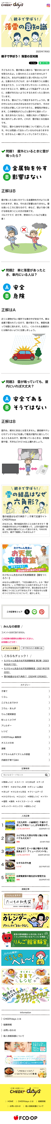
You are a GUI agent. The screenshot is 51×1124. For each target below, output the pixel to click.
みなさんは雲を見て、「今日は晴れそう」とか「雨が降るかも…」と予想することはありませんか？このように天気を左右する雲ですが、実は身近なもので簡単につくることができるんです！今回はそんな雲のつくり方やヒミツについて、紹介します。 (25, 587)
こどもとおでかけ (23, 829)
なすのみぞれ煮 (23, 863)
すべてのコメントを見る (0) (32, 648)
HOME (10, 1101)
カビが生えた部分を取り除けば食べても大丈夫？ (32, 836)
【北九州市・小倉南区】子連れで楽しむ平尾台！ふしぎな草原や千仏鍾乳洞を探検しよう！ (32, 824)
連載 (3, 748)
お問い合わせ (9, 1030)
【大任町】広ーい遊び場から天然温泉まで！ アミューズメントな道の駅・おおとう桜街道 (32, 850)
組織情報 (7, 1024)
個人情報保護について (13, 1036)
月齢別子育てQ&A (10, 760)
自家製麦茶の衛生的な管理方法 (31, 876)
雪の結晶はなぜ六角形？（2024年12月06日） (26, 676)
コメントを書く (11, 648)
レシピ (18, 866)
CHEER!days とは (12, 1019)
